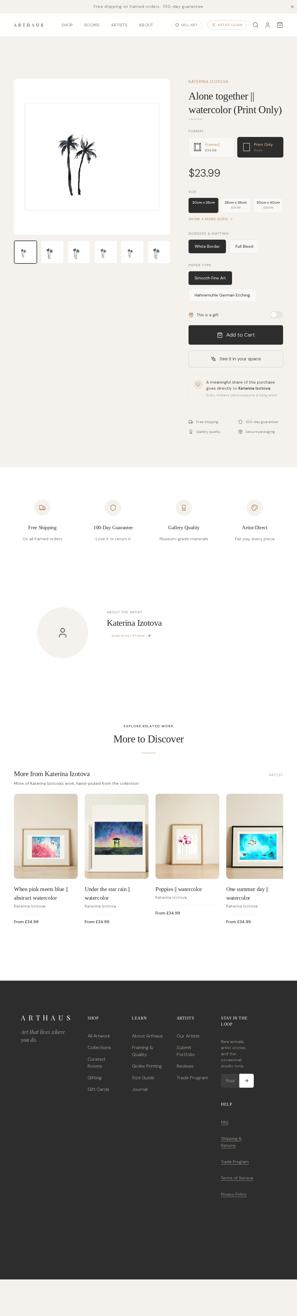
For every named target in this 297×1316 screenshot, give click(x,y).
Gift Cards (98, 1089)
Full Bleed (244, 246)
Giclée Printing (147, 1066)
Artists (119, 25)
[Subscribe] (246, 1081)
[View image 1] (25, 252)
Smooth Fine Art (210, 278)
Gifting (95, 1078)
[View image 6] (159, 252)
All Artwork (99, 1036)
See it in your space (240, 359)
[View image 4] (105, 252)
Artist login (230, 25)
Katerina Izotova (208, 81)
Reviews (185, 1066)
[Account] (268, 25)
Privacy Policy (234, 1194)
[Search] (255, 25)
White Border (207, 246)
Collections (99, 1047)
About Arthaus (147, 1036)
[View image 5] (132, 252)
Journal (140, 1089)
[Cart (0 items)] (280, 25)
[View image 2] (52, 252)
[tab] (211, 147)
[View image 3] (78, 252)
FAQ (224, 1122)
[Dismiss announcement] (292, 6)
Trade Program (192, 1078)
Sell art (189, 25)
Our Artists (188, 1036)
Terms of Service (237, 1178)
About (146, 25)
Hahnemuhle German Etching (222, 295)
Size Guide (143, 1078)
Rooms (92, 25)
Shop (67, 25)
